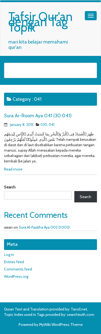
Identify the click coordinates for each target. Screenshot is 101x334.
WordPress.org (16, 276)
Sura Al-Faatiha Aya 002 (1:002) (44, 227)
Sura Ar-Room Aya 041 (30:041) (38, 116)
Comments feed (18, 269)
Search (10, 187)
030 (43, 124)
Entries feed (14, 261)
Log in (9, 254)
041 (51, 124)
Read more (13, 169)
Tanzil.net (79, 309)
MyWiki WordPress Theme (61, 324)
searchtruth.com (80, 314)
